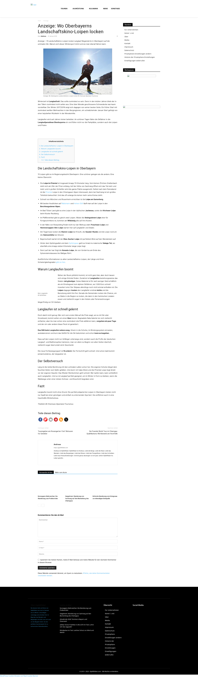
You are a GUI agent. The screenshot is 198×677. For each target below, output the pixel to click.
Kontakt (127, 43)
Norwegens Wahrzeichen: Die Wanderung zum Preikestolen (75, 609)
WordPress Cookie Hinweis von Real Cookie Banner (19, 676)
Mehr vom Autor (61, 472)
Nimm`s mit (129, 33)
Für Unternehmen (131, 30)
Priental (49, 192)
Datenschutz (129, 50)
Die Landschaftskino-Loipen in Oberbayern (56, 146)
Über (126, 36)
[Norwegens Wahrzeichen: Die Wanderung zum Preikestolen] (50, 485)
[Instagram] (150, 9)
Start (39, 21)
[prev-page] (39, 505)
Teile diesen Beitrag (50, 160)
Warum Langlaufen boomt (50, 149)
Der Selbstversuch (47, 154)
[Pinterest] (155, 609)
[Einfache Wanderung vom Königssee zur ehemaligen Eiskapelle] (105, 485)
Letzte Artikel (65, 605)
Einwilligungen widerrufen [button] (134, 61)
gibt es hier (60, 262)
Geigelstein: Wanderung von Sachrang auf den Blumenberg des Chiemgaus (77, 498)
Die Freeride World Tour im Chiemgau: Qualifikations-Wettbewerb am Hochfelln (102, 432)
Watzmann (66, 203)
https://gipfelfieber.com (61, 447)
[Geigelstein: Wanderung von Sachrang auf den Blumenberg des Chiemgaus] (77, 485)
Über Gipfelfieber (38, 605)
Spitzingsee (73, 243)
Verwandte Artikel (45, 472)
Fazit (42, 157)
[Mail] (64, 461)
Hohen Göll (78, 203)
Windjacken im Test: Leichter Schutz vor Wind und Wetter (77, 631)
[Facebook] (145, 9)
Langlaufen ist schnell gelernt (51, 151)
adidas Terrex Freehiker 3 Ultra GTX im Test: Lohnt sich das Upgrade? (77, 626)
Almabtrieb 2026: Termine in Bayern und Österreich (73, 620)
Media (126, 40)
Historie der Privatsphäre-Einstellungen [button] (139, 57)
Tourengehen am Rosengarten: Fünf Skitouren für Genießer (55, 432)
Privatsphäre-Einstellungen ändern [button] (137, 54)
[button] (136, 8)
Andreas (43, 36)
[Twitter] (150, 609)
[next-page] (42, 505)
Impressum (128, 47)
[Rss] (160, 9)
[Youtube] (155, 9)
